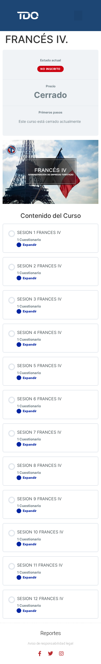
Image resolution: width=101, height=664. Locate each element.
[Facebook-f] (39, 653)
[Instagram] (61, 653)
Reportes (50, 633)
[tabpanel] (50, 172)
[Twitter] (50, 653)
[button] (78, 15)
